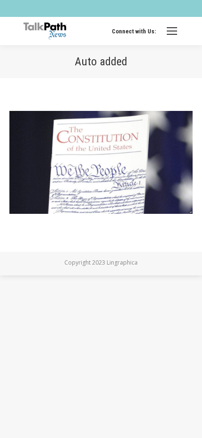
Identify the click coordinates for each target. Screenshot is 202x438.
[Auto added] (101, 162)
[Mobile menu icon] (172, 31)
